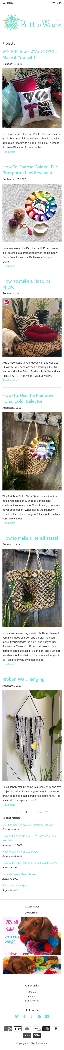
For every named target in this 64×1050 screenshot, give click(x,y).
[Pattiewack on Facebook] (24, 1017)
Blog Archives (32, 1000)
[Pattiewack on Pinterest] (32, 1017)
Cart (59, 2)
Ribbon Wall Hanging (23, 679)
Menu (9, 2)
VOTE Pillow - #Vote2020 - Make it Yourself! (27, 824)
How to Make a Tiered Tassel (30, 538)
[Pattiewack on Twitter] (17, 1017)
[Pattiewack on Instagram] (39, 1017)
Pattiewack (41, 1043)
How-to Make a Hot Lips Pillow (20, 851)
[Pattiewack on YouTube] (47, 1017)
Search (32, 991)
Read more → (10, 152)
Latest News (32, 906)
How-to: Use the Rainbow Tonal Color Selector (29, 863)
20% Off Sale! (32, 912)
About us (32, 996)
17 (46, 812)
